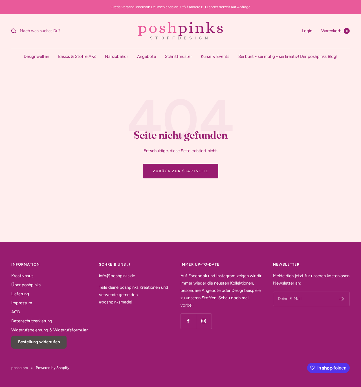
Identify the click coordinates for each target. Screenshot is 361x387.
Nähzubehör (116, 56)
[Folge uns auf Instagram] (204, 321)
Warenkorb (334, 30)
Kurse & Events (215, 56)
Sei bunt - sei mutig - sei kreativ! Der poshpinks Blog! (287, 56)
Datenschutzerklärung (31, 320)
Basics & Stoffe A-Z (77, 56)
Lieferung (20, 293)
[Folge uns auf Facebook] (188, 321)
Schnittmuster (178, 56)
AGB (15, 311)
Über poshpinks (26, 284)
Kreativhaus (22, 275)
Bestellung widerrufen (39, 341)
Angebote (146, 56)
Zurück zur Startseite (180, 171)
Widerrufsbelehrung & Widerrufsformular (49, 330)
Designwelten (36, 56)
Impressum (21, 302)
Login (307, 30)
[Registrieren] (341, 299)
